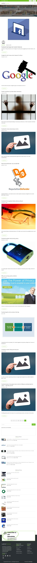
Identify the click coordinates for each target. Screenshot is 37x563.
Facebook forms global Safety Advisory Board (12, 201)
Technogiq (30, 561)
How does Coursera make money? (12, 524)
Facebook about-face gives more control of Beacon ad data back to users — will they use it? (17, 384)
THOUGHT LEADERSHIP (18, 549)
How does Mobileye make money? (12, 518)
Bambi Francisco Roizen (10, 440)
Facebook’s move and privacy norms (9, 129)
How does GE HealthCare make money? (13, 495)
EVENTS (28, 545)
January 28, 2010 (4, 93)
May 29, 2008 (3, 351)
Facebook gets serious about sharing (10, 312)
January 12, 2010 (4, 165)
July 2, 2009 (3, 313)
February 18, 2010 (4, 56)
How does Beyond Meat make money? (13, 507)
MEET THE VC (18, 547)
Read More (4, 52)
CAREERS (28, 547)
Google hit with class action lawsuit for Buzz (11, 55)
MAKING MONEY (19, 551)
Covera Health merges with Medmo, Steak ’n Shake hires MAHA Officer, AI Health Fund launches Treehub (20, 451)
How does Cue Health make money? (13, 501)
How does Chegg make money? (12, 484)
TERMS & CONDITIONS (29, 551)
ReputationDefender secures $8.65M (10, 163)
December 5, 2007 (4, 387)
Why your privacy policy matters (9, 276)
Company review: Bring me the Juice (10, 349)
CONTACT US (29, 548)
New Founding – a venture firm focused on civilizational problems (17, 439)
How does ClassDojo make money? (12, 478)
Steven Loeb (9, 446)
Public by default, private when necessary (11, 91)
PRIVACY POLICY (30, 553)
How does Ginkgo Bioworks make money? (14, 489)
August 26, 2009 (4, 277)
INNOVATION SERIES (19, 545)
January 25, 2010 (4, 130)
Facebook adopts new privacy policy (9, 238)
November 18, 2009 (4, 240)
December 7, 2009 (4, 202)
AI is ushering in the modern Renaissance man (14, 456)
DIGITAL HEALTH (19, 553)
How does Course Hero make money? (13, 472)
